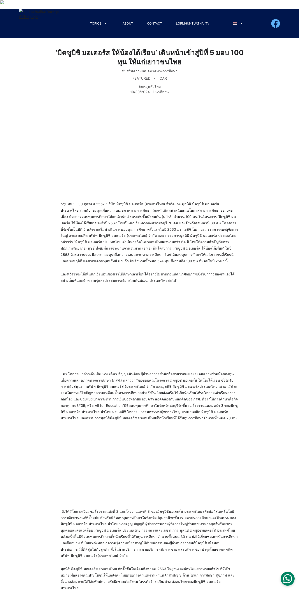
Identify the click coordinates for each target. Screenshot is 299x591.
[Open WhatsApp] (288, 579)
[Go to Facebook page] (275, 23)
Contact (154, 23)
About (128, 23)
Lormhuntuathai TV (192, 23)
